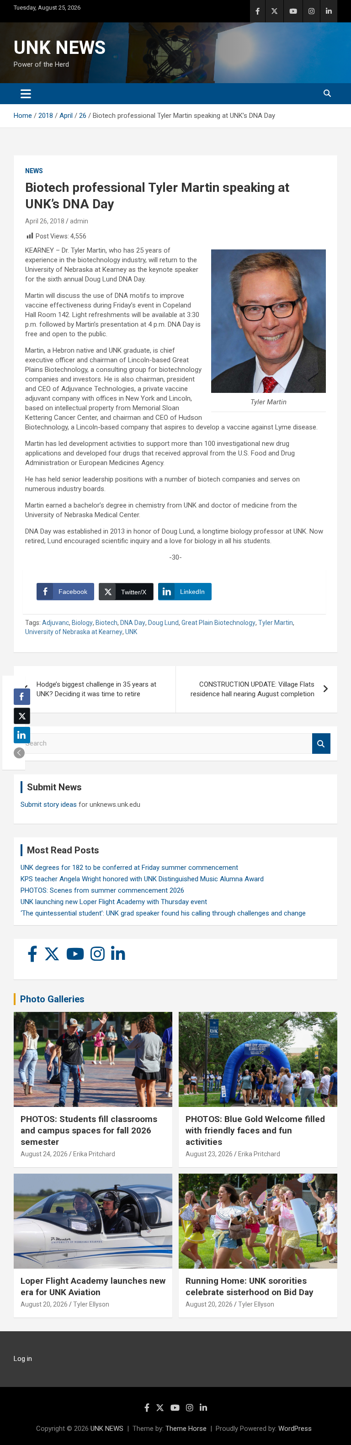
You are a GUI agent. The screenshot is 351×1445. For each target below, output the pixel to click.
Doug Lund (163, 622)
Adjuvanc (55, 622)
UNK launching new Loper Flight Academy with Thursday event (114, 902)
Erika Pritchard (94, 1154)
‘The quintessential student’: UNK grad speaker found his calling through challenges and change (163, 913)
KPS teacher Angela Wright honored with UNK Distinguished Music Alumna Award (142, 879)
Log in (23, 1359)
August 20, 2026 (44, 1304)
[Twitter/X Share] (22, 716)
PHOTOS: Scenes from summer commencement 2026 (102, 890)
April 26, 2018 (44, 221)
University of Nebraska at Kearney (73, 631)
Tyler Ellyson (91, 1304)
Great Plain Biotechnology (218, 622)
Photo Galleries (52, 999)
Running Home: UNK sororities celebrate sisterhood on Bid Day (250, 1286)
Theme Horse (186, 1428)
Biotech (106, 622)
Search (321, 743)
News (34, 171)
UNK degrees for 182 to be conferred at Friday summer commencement (129, 867)
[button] (19, 752)
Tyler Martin (275, 622)
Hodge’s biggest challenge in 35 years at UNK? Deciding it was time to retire (96, 689)
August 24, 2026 (44, 1154)
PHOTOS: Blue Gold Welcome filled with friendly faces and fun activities (255, 1130)
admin (79, 221)
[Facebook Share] (22, 696)
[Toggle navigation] (26, 93)
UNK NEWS (60, 47)
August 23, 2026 (209, 1154)
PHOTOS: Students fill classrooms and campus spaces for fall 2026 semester (89, 1130)
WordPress (295, 1428)
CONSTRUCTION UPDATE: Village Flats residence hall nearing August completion (252, 689)
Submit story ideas (49, 804)
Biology (82, 622)
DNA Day (132, 622)
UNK (131, 631)
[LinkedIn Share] (22, 735)
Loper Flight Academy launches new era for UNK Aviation (93, 1286)
